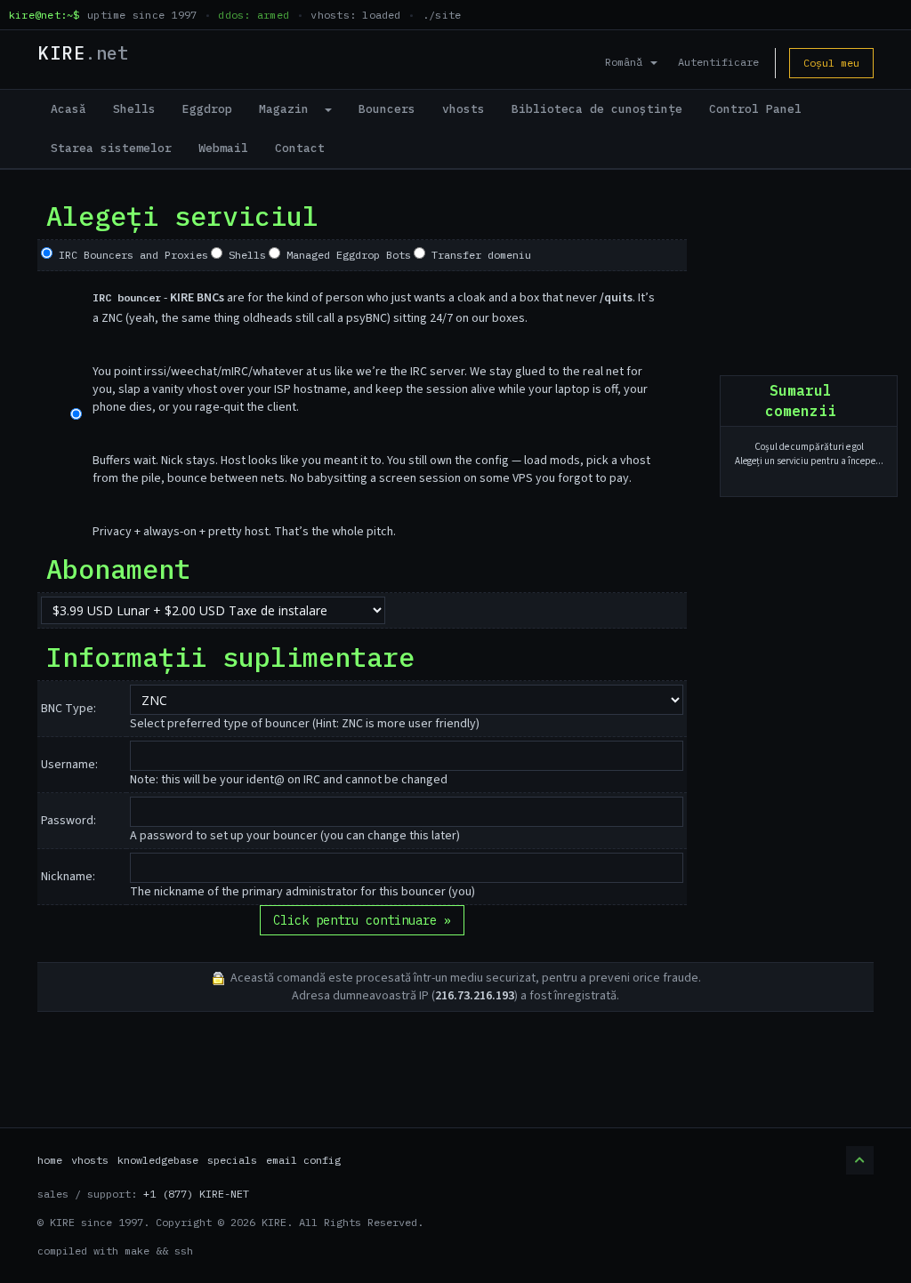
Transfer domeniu (478, 254)
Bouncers (387, 108)
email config (303, 1160)
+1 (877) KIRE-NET (196, 1193)
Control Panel (755, 108)
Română (627, 61)
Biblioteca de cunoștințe (597, 108)
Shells (134, 108)
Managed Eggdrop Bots (345, 254)
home (49, 1160)
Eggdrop (207, 108)
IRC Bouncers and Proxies (130, 254)
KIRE (82, 53)
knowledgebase (157, 1160)
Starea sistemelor (111, 148)
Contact (300, 148)
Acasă (68, 108)
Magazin (291, 108)
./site (442, 14)
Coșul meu (831, 62)
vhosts (463, 108)
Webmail (223, 148)
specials (232, 1160)
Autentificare (718, 61)
